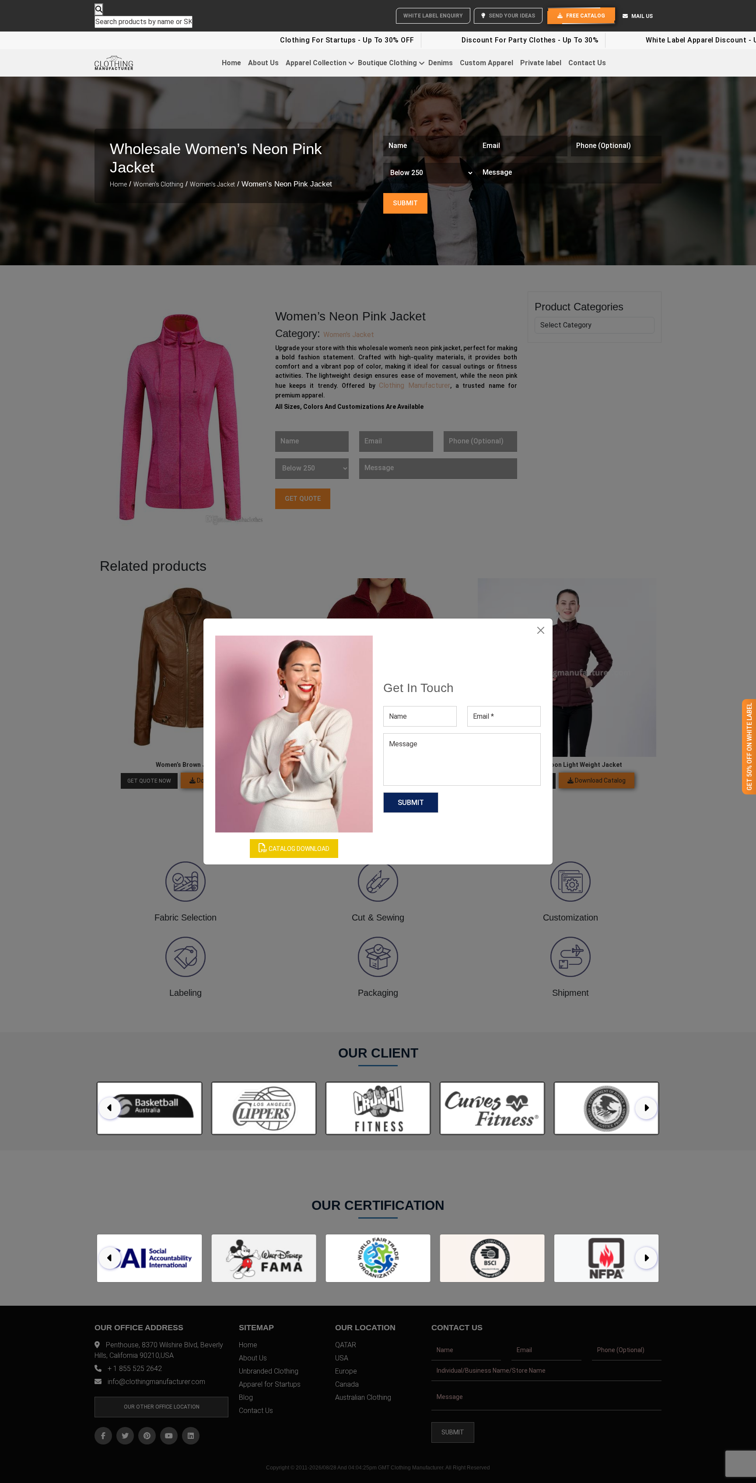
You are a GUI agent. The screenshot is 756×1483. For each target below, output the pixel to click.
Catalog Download (298, 848)
